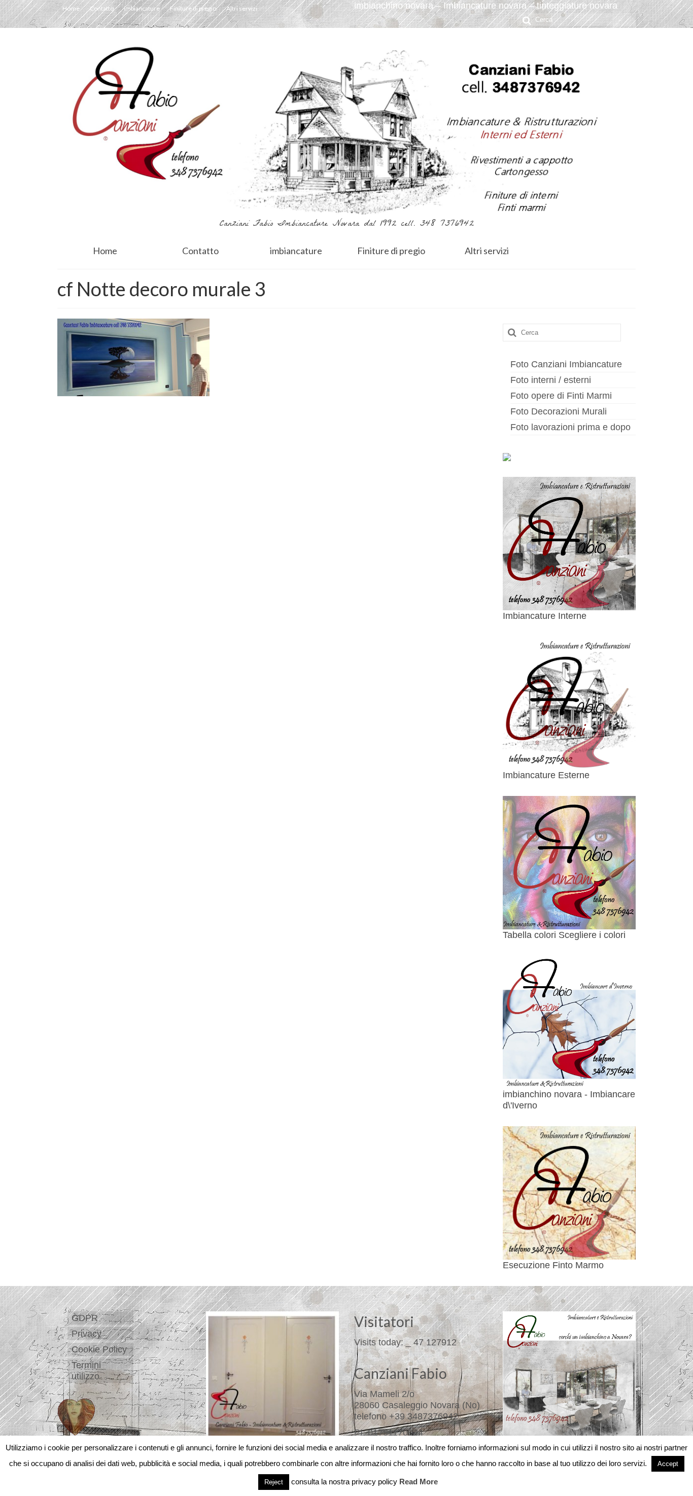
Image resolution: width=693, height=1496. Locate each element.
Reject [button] (273, 1482)
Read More (418, 1481)
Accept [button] (667, 1464)
